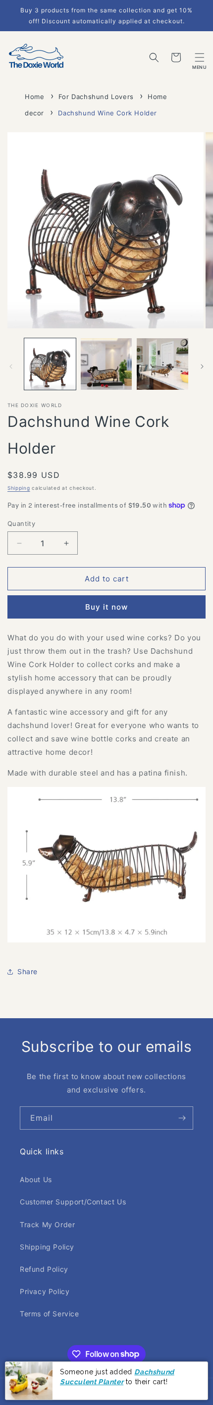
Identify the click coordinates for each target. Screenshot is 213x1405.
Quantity (21, 523)
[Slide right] (202, 366)
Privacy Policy (44, 1291)
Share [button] (27, 971)
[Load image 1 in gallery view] (50, 364)
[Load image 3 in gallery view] (162, 364)
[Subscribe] (182, 1118)
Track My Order (47, 1224)
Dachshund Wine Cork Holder (107, 113)
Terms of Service (49, 1313)
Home (34, 97)
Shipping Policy (47, 1247)
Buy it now (106, 607)
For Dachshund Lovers (96, 97)
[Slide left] (11, 366)
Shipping (18, 488)
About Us (36, 1179)
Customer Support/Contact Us (73, 1201)
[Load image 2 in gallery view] (106, 364)
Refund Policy (44, 1269)
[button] (200, 57)
